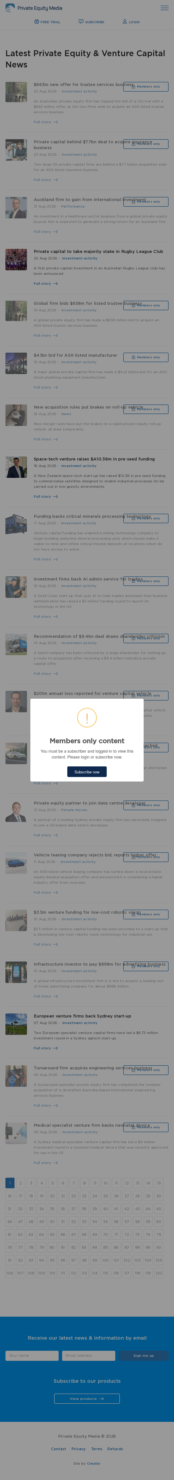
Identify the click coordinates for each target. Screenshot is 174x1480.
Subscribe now (87, 772)
